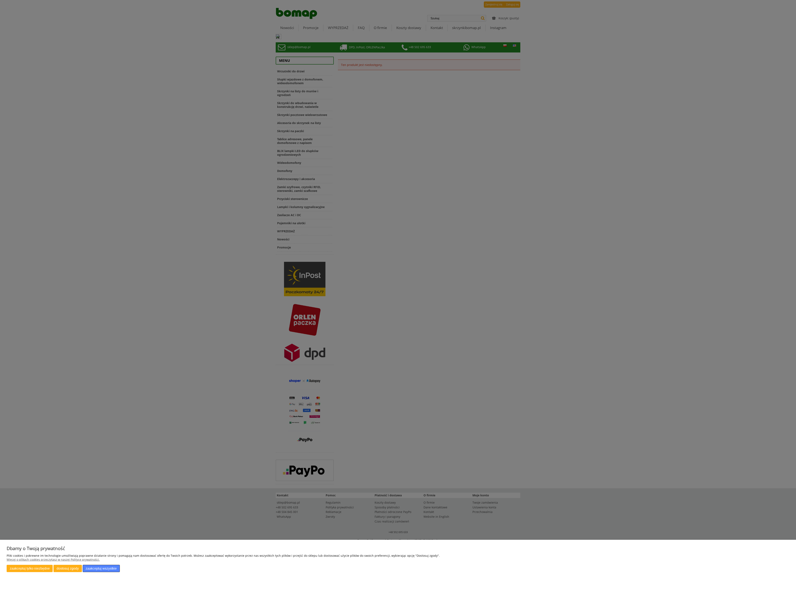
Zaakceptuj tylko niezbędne (30, 568)
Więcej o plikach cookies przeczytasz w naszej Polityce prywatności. (53, 560)
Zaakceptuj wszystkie (101, 568)
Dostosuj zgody (68, 568)
